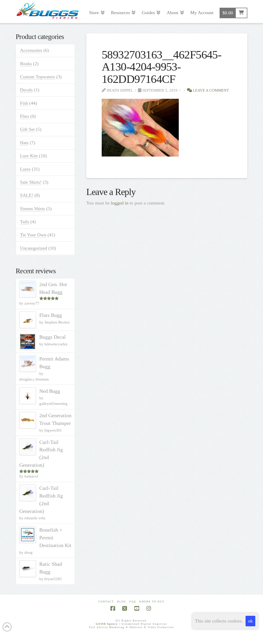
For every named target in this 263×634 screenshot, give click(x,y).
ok (250, 620)
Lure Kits (29, 155)
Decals (26, 89)
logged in (119, 203)
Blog (121, 601)
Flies (24, 116)
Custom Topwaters (37, 76)
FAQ (132, 601)
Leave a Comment (210, 90)
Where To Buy (152, 601)
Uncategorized (33, 248)
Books (26, 63)
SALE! (26, 195)
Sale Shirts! (31, 182)
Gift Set (27, 129)
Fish (24, 103)
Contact (106, 601)
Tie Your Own (33, 234)
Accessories (31, 50)
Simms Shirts (32, 208)
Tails (24, 221)
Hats (24, 142)
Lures (25, 169)
